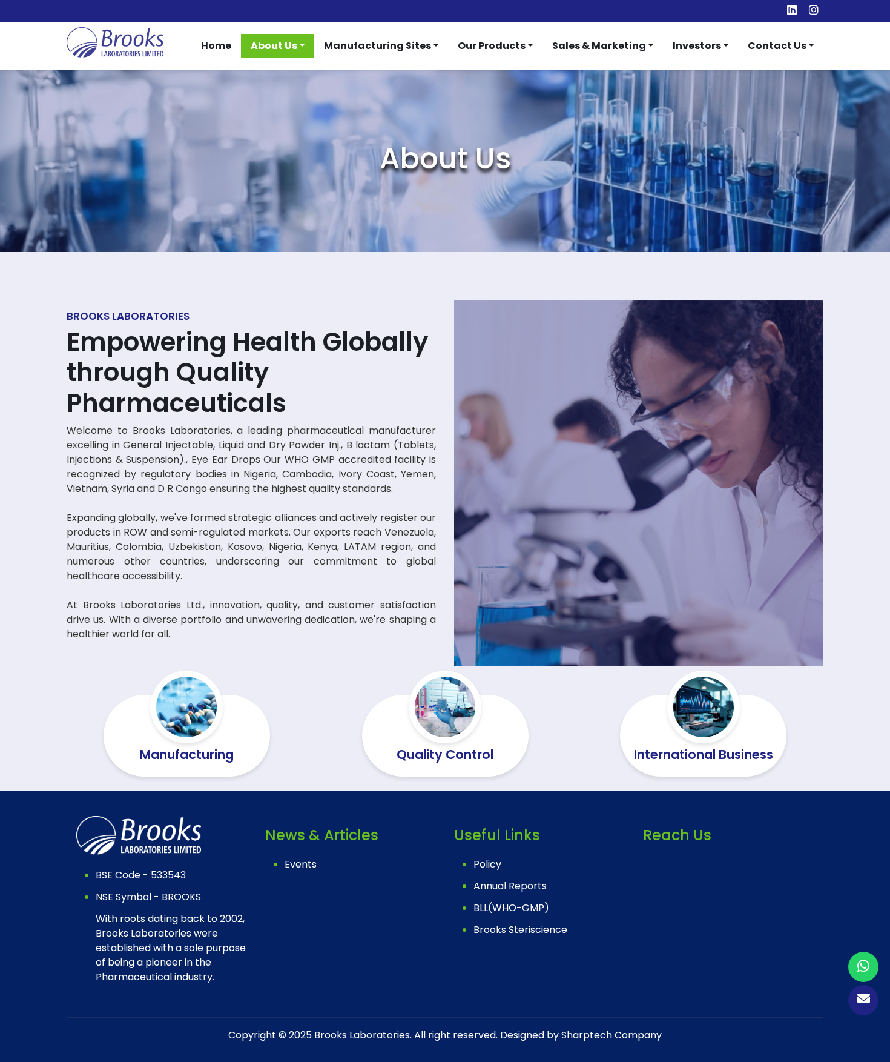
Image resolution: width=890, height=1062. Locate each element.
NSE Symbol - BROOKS (148, 897)
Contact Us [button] (777, 46)
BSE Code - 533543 (141, 875)
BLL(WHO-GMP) (511, 908)
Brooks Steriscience (520, 930)
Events (301, 864)
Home (216, 46)
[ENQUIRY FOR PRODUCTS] (863, 968)
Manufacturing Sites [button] (377, 46)
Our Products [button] (492, 46)
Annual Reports (510, 886)
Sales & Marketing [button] (599, 46)
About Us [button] (274, 46)
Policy (487, 864)
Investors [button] (697, 46)
